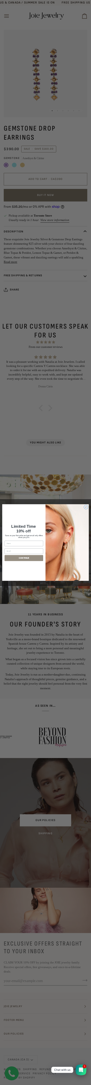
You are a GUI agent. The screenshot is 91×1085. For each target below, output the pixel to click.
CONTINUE (24, 558)
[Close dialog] (86, 507)
